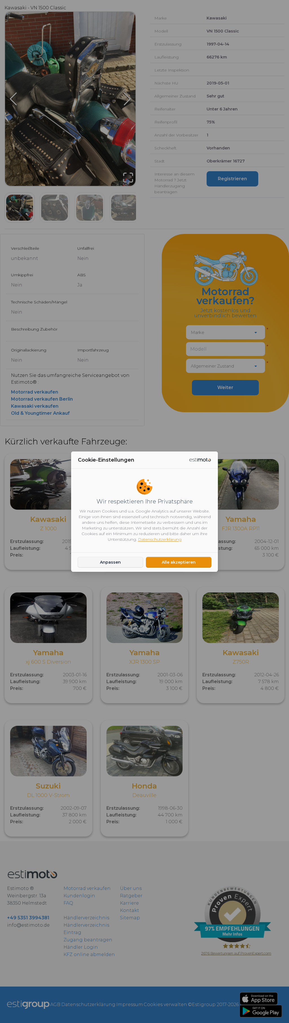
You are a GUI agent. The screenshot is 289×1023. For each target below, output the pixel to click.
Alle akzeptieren (179, 562)
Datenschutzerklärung (159, 539)
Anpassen (110, 562)
